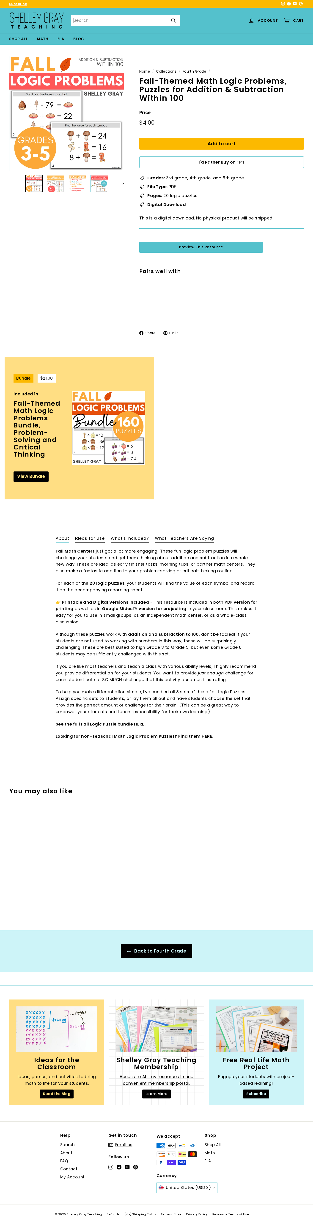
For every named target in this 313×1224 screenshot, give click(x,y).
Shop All (18, 38)
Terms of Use (171, 1214)
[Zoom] (66, 113)
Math (42, 38)
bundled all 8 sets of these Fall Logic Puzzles (198, 692)
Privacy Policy (197, 1214)
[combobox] (125, 20)
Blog (78, 38)
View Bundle (31, 476)
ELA (61, 38)
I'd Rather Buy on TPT (221, 162)
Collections (166, 71)
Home (144, 71)
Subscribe (18, 4)
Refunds (113, 1214)
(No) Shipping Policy (140, 1214)
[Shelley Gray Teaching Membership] (156, 1029)
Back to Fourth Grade (159, 951)
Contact (68, 1169)
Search (67, 1144)
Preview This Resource (201, 247)
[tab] (62, 539)
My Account (72, 1177)
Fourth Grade (194, 71)
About (66, 1153)
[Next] (121, 183)
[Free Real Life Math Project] (256, 1029)
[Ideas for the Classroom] (56, 1029)
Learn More (157, 1093)
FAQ (64, 1161)
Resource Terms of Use (230, 1214)
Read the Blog (56, 1093)
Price (145, 113)
